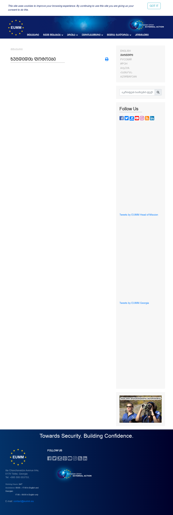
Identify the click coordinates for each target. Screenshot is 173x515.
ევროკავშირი (91, 34)
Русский (126, 59)
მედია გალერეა (118, 34)
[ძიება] (158, 92)
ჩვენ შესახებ (52, 34)
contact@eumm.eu (24, 501)
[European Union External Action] (72, 473)
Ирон (123, 63)
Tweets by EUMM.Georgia (134, 303)
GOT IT (154, 6)
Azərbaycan (128, 76)
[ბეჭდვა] (106, 59)
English (125, 51)
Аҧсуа (124, 68)
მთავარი (33, 34)
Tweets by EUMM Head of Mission (138, 214)
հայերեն (126, 72)
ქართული (126, 55)
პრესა (71, 34)
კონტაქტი (142, 34)
